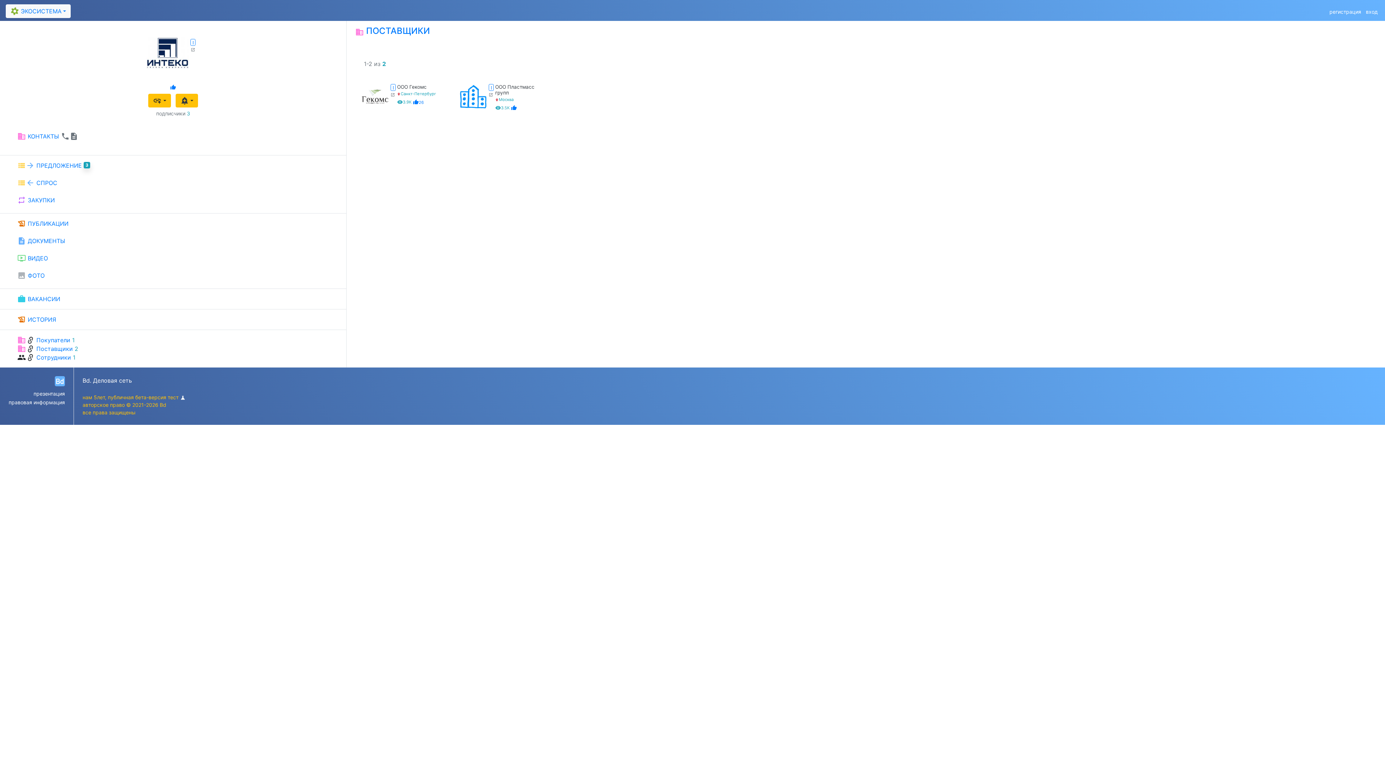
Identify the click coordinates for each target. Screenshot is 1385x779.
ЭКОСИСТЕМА (36, 11)
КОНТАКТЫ (47, 136)
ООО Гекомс (412, 87)
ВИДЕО (32, 258)
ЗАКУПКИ (36, 200)
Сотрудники (53, 357)
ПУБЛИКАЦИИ (43, 223)
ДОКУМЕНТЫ (41, 241)
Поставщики (54, 348)
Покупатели (53, 340)
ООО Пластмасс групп (515, 90)
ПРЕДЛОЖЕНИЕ (52, 165)
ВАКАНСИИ (38, 299)
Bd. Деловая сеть (107, 380)
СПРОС (37, 183)
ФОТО (31, 275)
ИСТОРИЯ (36, 319)
